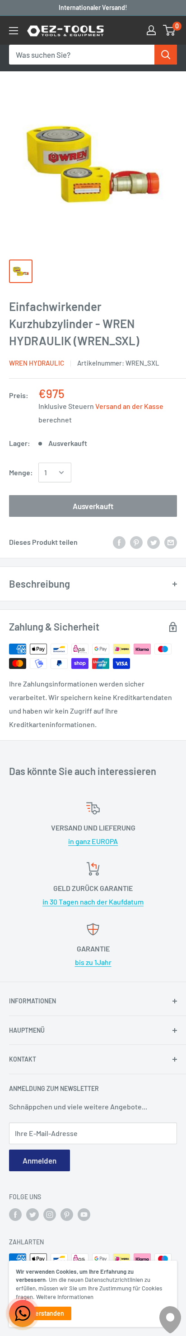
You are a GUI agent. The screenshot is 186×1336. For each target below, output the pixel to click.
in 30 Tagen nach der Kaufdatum (93, 901)
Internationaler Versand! (93, 7)
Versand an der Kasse (129, 406)
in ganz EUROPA (93, 841)
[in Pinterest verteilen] (136, 542)
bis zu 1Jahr (93, 962)
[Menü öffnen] (13, 30)
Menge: (21, 472)
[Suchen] (165, 55)
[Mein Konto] (151, 30)
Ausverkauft (93, 505)
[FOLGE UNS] (15, 1214)
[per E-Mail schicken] (170, 542)
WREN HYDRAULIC (36, 363)
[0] (169, 30)
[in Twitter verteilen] (153, 542)
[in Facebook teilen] (119, 542)
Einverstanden (43, 1313)
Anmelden (39, 1160)
